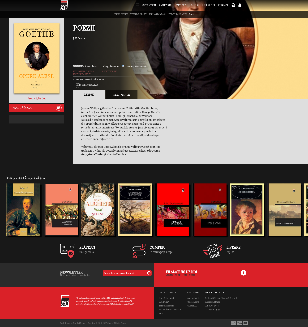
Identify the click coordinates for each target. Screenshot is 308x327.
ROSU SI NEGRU (205, 214)
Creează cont (193, 302)
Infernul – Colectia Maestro (97, 214)
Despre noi (208, 5)
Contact (223, 5)
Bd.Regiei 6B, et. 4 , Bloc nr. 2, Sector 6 (221, 298)
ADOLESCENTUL (243, 214)
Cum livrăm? (164, 302)
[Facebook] (243, 273)
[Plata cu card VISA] (239, 323)
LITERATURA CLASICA (177, 14)
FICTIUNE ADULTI (138, 14)
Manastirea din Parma (60, 214)
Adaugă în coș (22, 108)
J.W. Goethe (79, 38)
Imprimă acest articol (136, 66)
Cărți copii (181, 5)
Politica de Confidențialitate (171, 309)
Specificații (121, 94)
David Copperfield (281, 214)
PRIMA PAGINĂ (121, 14)
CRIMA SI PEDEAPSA (171, 214)
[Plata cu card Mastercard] (245, 323)
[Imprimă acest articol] (123, 66)
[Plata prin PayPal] (233, 323)
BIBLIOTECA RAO (157, 14)
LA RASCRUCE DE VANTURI (135, 214)
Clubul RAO (192, 306)
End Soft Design (79, 323)
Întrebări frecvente (167, 298)
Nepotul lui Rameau (22, 214)
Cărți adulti (149, 5)
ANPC (161, 313)
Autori (195, 5)
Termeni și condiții (166, 306)
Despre (89, 94)
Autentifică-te (193, 298)
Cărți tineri (165, 5)
